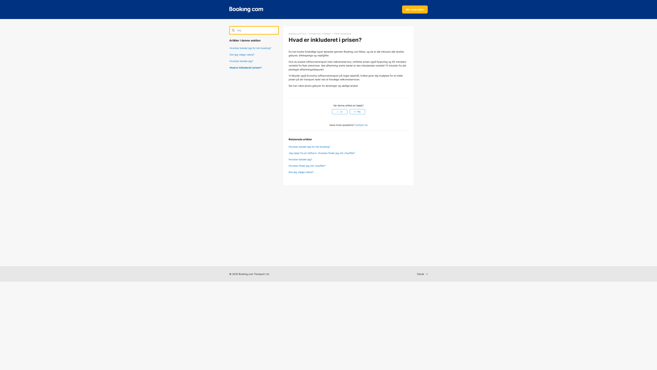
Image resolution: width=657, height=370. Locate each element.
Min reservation (415, 9)
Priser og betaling (342, 33)
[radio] (339, 111)
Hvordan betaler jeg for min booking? (250, 48)
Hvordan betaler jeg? (241, 61)
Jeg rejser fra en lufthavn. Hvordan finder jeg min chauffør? (322, 153)
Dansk (421, 274)
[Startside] (246, 10)
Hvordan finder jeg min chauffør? (307, 165)
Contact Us (361, 125)
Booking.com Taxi (297, 33)
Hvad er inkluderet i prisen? (246, 67)
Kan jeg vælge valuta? (242, 54)
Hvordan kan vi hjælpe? (320, 33)
